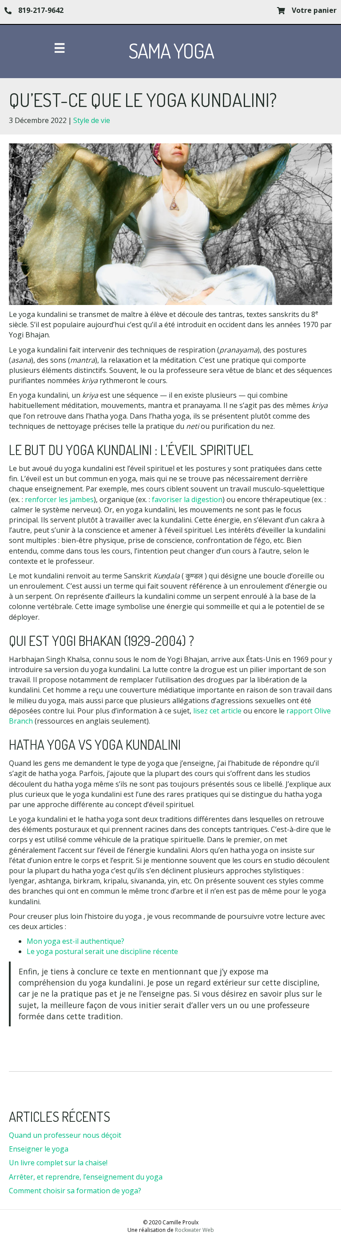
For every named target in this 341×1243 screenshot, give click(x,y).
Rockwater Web (194, 1230)
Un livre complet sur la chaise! (58, 1163)
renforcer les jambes (59, 499)
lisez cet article (217, 711)
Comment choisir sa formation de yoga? (75, 1190)
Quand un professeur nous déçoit (65, 1135)
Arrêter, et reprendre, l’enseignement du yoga (86, 1177)
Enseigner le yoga (38, 1149)
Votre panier (314, 10)
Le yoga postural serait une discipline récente (102, 951)
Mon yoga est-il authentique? (75, 941)
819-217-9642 (40, 10)
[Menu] (59, 48)
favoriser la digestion (187, 499)
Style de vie (91, 120)
